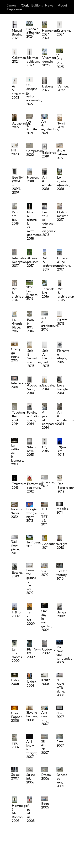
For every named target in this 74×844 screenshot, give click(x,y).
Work (25, 5)
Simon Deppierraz (14, 7)
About (62, 5)
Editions (37, 5)
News (49, 5)
